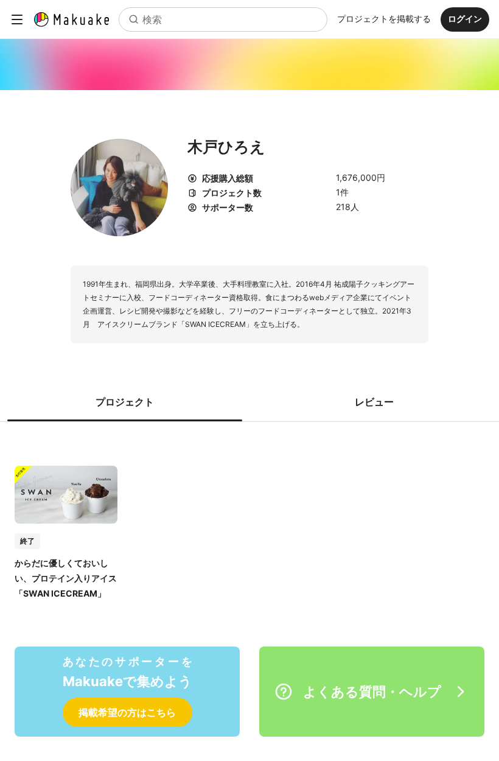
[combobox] (223, 19)
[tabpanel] (249, 519)
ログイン (465, 18)
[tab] (125, 401)
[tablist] (249, 401)
